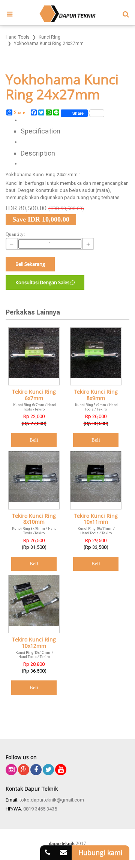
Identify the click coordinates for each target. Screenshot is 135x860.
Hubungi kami (100, 852)
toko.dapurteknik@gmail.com (52, 800)
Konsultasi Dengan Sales (42, 282)
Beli (34, 440)
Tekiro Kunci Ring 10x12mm (34, 643)
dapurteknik (62, 843)
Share (19, 112)
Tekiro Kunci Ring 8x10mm (34, 519)
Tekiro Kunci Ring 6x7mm (34, 395)
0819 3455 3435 (40, 809)
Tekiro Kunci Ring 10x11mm (96, 519)
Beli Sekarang (30, 264)
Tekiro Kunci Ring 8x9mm (96, 395)
